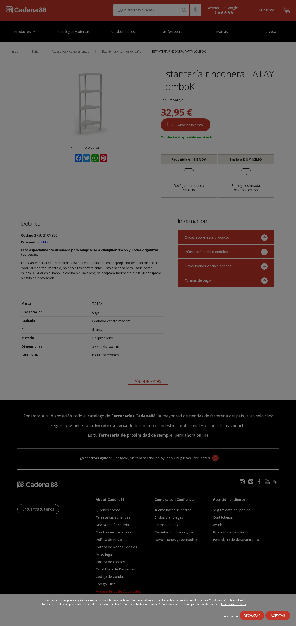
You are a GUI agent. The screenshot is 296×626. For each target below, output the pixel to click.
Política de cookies (233, 604)
